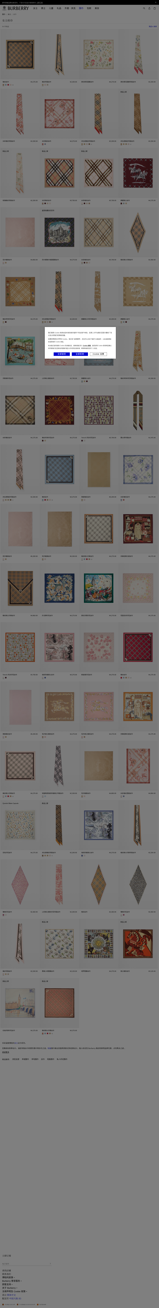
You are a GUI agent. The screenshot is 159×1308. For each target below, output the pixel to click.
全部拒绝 (80, 354)
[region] (80, 343)
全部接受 (62, 354)
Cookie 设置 (98, 354)
